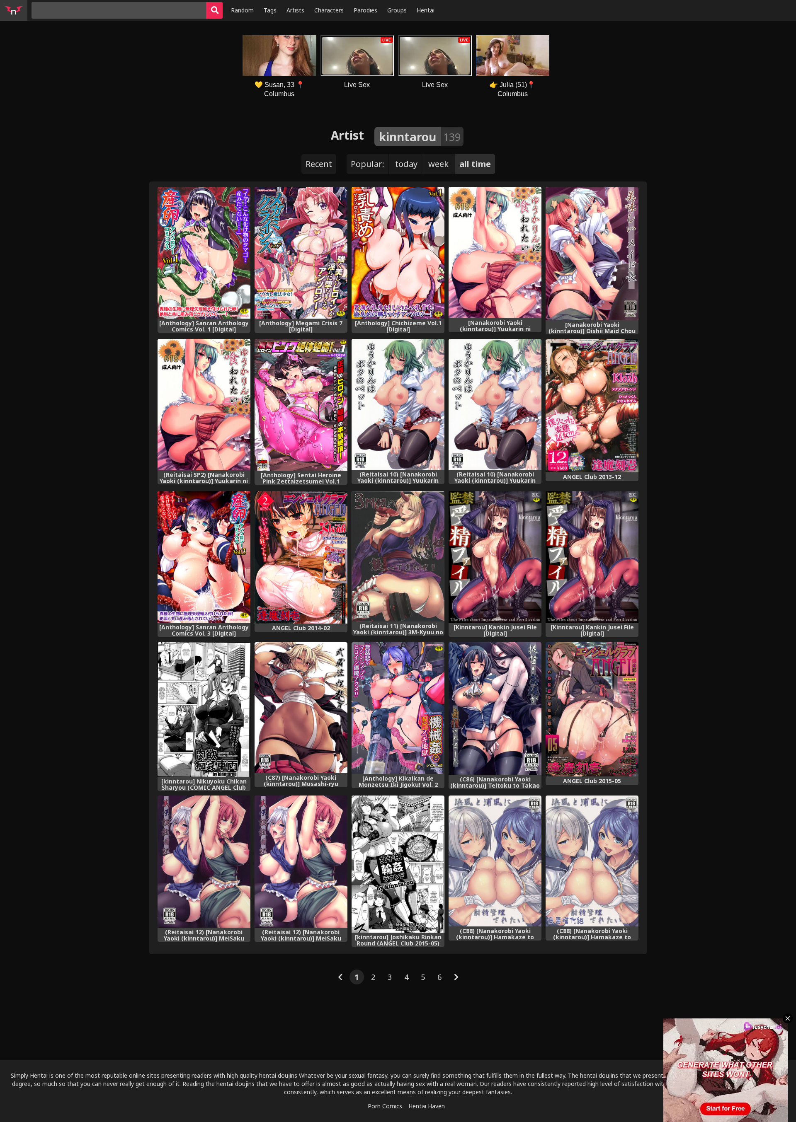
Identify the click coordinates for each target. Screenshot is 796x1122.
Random (242, 10)
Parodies (365, 10)
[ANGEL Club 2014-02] (301, 557)
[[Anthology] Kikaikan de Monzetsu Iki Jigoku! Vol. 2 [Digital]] (398, 708)
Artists (295, 10)
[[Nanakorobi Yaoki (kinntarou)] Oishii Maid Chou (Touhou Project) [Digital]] (592, 253)
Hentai (425, 10)
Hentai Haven (426, 1106)
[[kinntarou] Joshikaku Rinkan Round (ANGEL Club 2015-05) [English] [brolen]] (398, 864)
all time (475, 163)
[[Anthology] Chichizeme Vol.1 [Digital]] (398, 253)
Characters (329, 10)
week (438, 163)
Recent (319, 163)
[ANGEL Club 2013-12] (592, 405)
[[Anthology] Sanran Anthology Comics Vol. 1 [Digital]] (204, 253)
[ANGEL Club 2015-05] (592, 709)
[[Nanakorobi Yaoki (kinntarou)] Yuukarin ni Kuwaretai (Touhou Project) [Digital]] (495, 252)
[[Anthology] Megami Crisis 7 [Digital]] (301, 253)
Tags (270, 10)
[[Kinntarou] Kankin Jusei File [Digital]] (495, 557)
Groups (397, 10)
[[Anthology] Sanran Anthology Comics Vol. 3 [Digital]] (204, 557)
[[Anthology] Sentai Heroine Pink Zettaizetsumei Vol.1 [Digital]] (301, 405)
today (406, 163)
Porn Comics (385, 1106)
